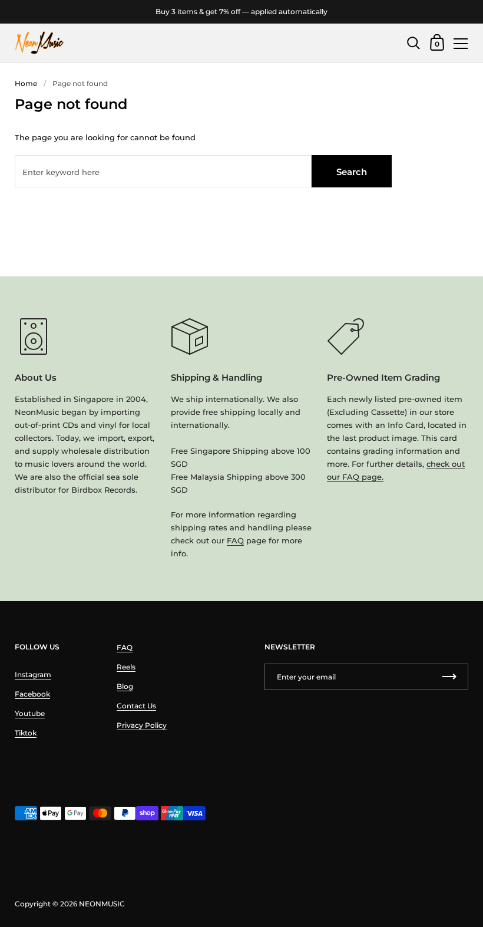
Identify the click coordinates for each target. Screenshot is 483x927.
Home (26, 83)
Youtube (30, 713)
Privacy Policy (142, 725)
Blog (125, 686)
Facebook (32, 694)
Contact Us (136, 705)
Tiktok (26, 732)
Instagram (33, 674)
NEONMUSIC (102, 903)
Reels (126, 666)
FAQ (235, 540)
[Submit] (449, 677)
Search (351, 171)
